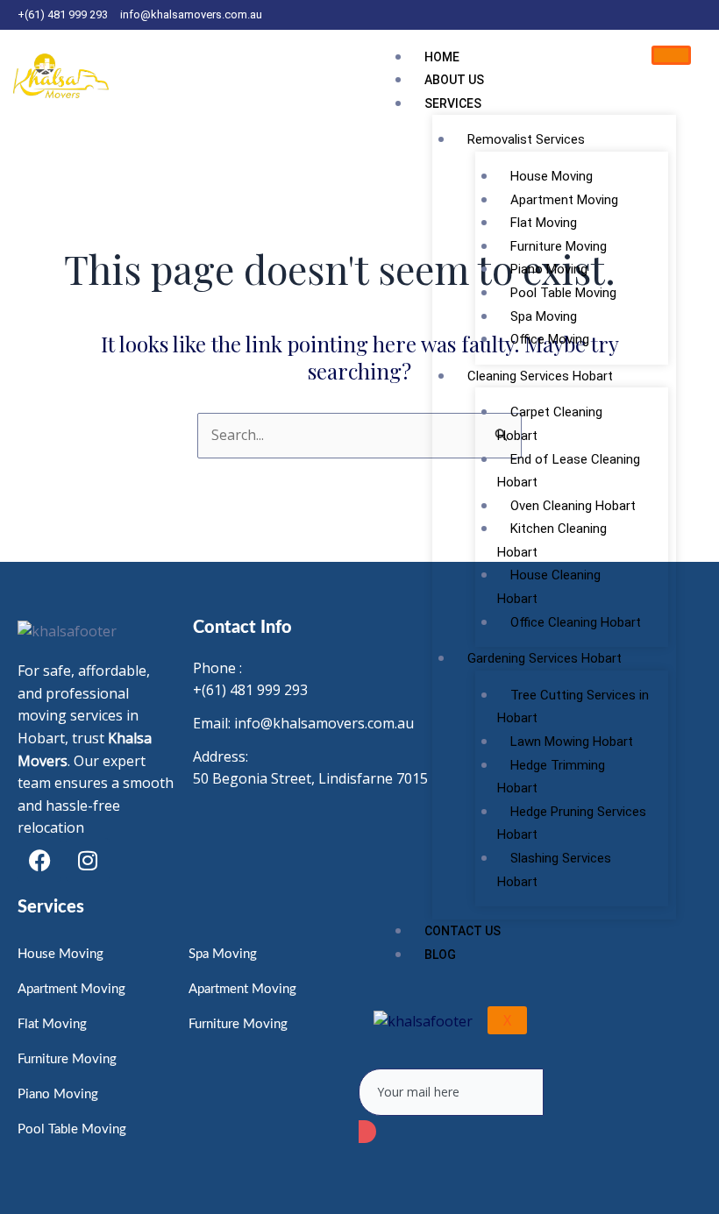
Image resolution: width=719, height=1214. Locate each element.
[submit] (367, 1131)
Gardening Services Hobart (544, 658)
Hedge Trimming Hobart (551, 777)
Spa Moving (543, 316)
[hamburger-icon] (671, 55)
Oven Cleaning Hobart (573, 506)
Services (452, 103)
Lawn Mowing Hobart (571, 741)
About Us (454, 80)
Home (441, 57)
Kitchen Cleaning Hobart (552, 540)
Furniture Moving (558, 246)
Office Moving (549, 339)
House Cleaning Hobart (549, 587)
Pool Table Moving (563, 293)
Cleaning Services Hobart (540, 376)
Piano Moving (548, 269)
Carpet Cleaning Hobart (549, 424)
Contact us (462, 931)
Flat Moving (543, 223)
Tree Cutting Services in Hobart (573, 707)
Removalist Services (526, 139)
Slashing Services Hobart (554, 870)
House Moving (551, 176)
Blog (440, 955)
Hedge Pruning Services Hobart (571, 823)
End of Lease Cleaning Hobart (568, 471)
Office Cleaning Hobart (575, 622)
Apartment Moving (564, 200)
